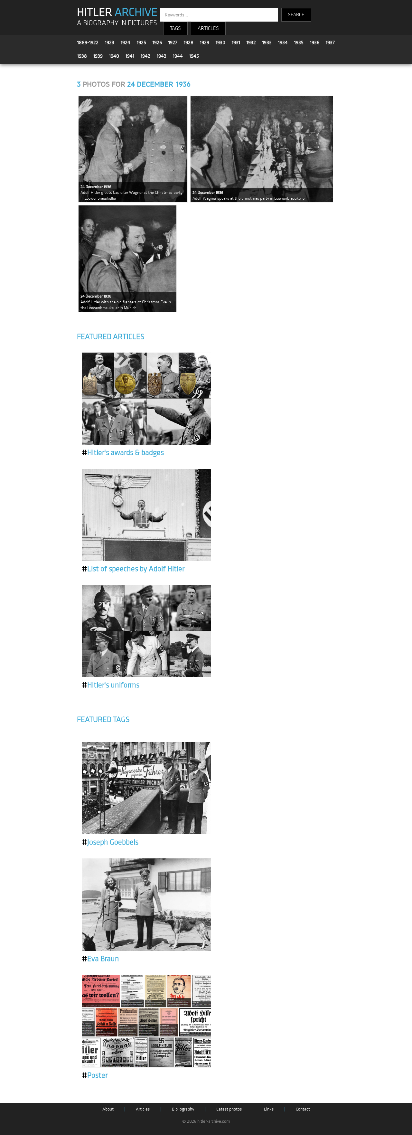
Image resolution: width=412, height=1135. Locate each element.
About (108, 1109)
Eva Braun (100, 959)
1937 (330, 42)
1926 (157, 42)
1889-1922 (87, 42)
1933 (267, 42)
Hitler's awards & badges (123, 453)
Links (269, 1109)
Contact (303, 1109)
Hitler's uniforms (110, 685)
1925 (141, 42)
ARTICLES (208, 28)
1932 (251, 42)
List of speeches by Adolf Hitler (133, 569)
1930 (220, 42)
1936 (314, 42)
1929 (204, 42)
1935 (299, 42)
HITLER (117, 12)
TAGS (175, 28)
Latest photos (229, 1109)
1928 (188, 42)
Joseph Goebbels (110, 842)
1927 (172, 42)
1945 (194, 56)
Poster (95, 1075)
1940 (114, 56)
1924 (125, 42)
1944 (178, 56)
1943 (161, 56)
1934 (283, 42)
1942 (145, 56)
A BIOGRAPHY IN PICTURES (117, 23)
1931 (236, 42)
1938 (82, 56)
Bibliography (183, 1109)
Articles (143, 1109)
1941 (130, 56)
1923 (109, 42)
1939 (98, 56)
